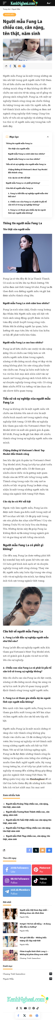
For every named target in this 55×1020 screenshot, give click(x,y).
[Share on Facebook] (10, 66)
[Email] (19, 66)
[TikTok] (37, 1008)
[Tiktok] (42, 880)
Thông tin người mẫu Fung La (19, 143)
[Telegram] (17, 892)
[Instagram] (17, 880)
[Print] (24, 66)
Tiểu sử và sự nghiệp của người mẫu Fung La (26, 164)
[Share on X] (15, 66)
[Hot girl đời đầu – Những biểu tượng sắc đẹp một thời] (10, 941)
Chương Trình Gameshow (30, 958)
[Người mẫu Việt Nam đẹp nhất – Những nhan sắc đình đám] (10, 914)
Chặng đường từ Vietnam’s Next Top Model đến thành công (27, 171)
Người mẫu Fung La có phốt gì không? (23, 183)
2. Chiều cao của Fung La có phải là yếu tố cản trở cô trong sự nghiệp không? (27, 203)
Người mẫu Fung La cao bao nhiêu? (24, 159)
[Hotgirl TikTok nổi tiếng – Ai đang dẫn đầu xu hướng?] (10, 927)
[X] (21, 1008)
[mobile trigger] (5, 3)
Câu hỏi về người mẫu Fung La (19, 188)
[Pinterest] (42, 869)
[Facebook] (17, 869)
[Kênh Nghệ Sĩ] (24, 3)
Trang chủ (6, 9)
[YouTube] (25, 1008)
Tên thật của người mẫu (18, 148)
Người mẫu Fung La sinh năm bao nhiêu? (26, 154)
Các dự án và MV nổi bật (19, 178)
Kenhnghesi (37, 779)
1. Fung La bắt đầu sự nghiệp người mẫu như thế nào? (28, 195)
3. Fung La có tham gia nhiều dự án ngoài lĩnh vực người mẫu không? (27, 211)
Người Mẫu (16, 9)
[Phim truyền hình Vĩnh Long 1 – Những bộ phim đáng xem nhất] (10, 955)
